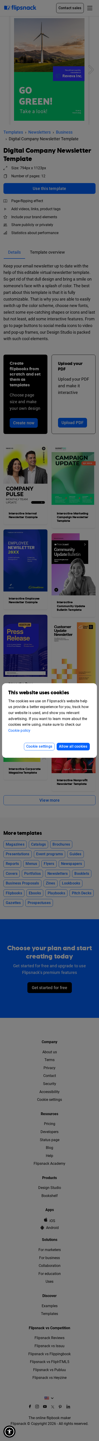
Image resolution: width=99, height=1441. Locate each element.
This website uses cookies (38, 692)
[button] (9, 1431)
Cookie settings (39, 746)
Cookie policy (19, 730)
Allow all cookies (73, 746)
